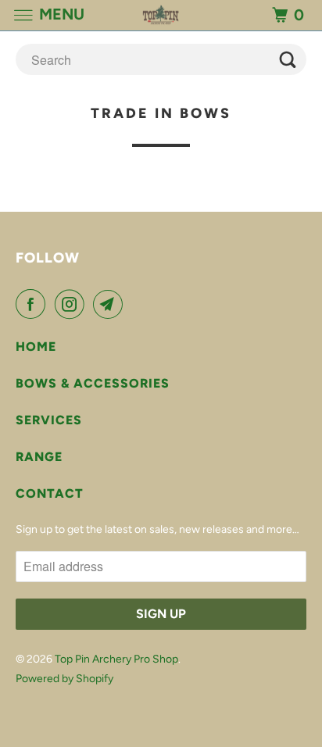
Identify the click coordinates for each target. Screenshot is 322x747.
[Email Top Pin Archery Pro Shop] (111, 304)
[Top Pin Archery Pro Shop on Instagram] (73, 304)
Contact (50, 493)
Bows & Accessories (93, 383)
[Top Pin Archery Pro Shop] (161, 15)
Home (36, 346)
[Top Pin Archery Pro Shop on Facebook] (34, 304)
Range (39, 456)
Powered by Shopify (64, 678)
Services (49, 420)
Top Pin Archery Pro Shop (116, 659)
